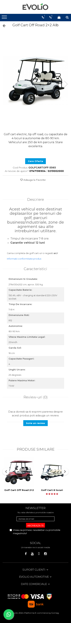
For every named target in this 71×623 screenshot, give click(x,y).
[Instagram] (45, 554)
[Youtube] (32, 554)
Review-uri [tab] (35, 397)
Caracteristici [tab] (35, 269)
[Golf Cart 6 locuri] (52, 472)
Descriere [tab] (35, 199)
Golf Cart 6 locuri (52, 490)
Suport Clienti (34, 569)
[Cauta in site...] (67, 17)
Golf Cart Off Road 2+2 (19, 490)
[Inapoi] (2, 26)
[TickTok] (39, 554)
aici (55, 253)
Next (65, 84)
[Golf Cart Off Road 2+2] (19, 472)
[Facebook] (26, 554)
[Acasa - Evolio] (35, 7)
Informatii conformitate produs (24, 258)
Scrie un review (35, 423)
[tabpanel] (35, 80)
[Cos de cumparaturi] (59, 17)
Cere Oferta (35, 161)
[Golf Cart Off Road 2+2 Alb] (35, 80)
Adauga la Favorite (34, 179)
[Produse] (5, 18)
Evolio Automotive (34, 576)
